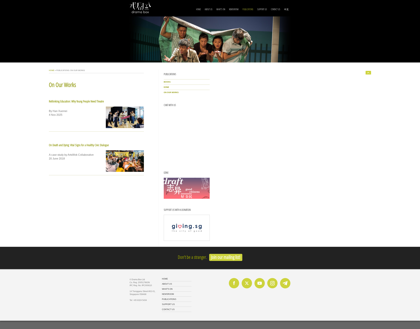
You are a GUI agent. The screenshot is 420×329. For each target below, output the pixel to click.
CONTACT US (275, 9)
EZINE (166, 87)
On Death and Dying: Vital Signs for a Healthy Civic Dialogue (79, 145)
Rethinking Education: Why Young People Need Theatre (76, 101)
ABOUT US (208, 9)
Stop (129, 63)
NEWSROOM (234, 9)
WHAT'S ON (220, 9)
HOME (198, 9)
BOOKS (167, 82)
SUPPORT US (262, 9)
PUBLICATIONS (247, 9)
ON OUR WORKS (171, 92)
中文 (286, 9)
